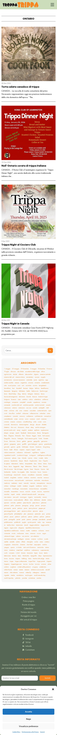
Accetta (28, 712)
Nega (28, 719)
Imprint (42, 732)
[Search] (50, 350)
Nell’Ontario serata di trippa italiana (23, 165)
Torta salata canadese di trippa (20, 86)
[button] (53, 689)
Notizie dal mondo (28, 612)
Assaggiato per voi (28, 615)
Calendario (28, 608)
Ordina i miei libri (28, 597)
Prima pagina (28, 601)
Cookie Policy (16, 732)
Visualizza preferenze (28, 726)
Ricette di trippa (28, 604)
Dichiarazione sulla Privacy (30, 732)
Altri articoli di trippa (28, 619)
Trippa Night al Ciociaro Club (18, 244)
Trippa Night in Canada (15, 323)
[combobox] (25, 350)
